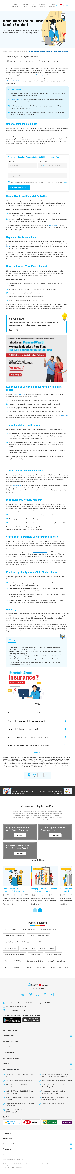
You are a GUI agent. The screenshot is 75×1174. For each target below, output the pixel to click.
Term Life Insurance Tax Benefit (14, 955)
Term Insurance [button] (15, 5)
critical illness (64, 415)
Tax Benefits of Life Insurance (59, 967)
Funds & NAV (7, 1138)
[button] (35, 910)
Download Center (9, 1144)
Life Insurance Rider (11, 948)
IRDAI (8, 246)
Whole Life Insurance (28, 929)
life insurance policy (19, 394)
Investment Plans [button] (25, 5)
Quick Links (7, 1133)
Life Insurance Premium (53, 955)
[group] (16, 885)
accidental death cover (40, 552)
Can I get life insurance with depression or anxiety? (26, 721)
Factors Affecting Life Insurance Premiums (47, 942)
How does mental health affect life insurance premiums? (28, 737)
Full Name (11, 161)
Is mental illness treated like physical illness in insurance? (28, 745)
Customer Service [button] (42, 5)
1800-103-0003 (17, 1010)
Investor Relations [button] (52, 5)
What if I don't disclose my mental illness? (23, 729)
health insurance (54, 225)
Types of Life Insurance (47, 948)
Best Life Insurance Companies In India (17, 942)
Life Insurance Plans (28, 948)
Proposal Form (8, 1149)
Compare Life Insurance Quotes (39, 936)
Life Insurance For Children (13, 961)
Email (10, 171)
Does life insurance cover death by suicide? (24, 713)
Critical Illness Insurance (48, 929)
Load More (37, 753)
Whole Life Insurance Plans (56, 961)
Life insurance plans (17, 100)
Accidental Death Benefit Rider (14, 936)
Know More (20, 835)
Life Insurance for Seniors (35, 961)
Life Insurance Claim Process (36, 967)
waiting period (16, 485)
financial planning (37, 75)
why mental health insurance (15, 81)
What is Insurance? (35, 955)
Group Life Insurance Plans (13, 967)
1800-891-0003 (29, 1010)
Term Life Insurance (11, 929)
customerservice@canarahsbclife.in (17, 1006)
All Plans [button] (34, 5)
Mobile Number (43, 161)
